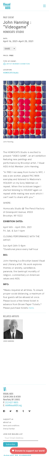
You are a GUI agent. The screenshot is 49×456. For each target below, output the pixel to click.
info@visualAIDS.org (13, 405)
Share (7, 48)
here (31, 307)
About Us (7, 422)
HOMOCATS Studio (10, 73)
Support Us (8, 419)
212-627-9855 (11, 402)
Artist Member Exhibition (18, 64)
